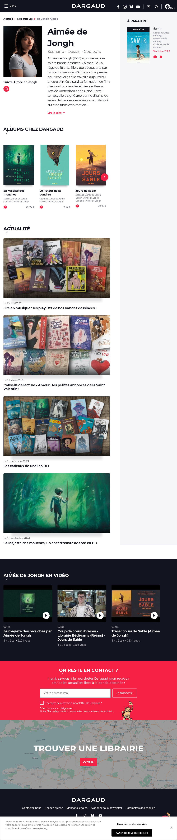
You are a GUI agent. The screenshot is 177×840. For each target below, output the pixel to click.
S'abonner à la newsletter (106, 807)
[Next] (104, 177)
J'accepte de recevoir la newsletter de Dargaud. (72, 703)
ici (112, 711)
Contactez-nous (31, 807)
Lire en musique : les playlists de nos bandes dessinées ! (49, 308)
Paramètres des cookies (140, 807)
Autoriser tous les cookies (132, 832)
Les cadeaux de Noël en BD (26, 466)
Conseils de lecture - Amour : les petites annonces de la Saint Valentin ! (54, 387)
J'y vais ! (88, 761)
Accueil (8, 18)
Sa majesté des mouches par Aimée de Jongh (27, 633)
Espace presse (54, 807)
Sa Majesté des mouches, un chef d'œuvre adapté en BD (50, 543)
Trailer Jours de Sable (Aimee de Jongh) (135, 633)
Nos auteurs (24, 18)
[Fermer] (171, 828)
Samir (157, 28)
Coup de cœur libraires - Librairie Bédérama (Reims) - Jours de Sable (81, 635)
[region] (88, 828)
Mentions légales (77, 807)
